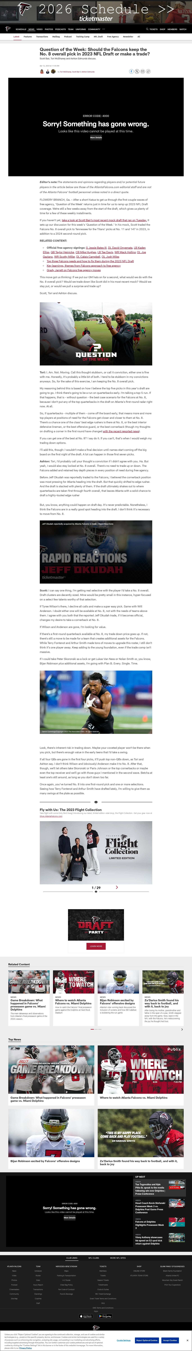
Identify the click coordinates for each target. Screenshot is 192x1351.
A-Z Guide (66, 1280)
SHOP (139, 1266)
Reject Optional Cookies (146, 1340)
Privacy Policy (25, 1348)
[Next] (116, 887)
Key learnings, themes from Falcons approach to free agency (84, 265)
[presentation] (182, 1029)
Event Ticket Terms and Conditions (103, 1298)
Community (14, 1294)
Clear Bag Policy (66, 1285)
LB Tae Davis (105, 252)
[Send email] (142, 73)
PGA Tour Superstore (172, 1285)
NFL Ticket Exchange (103, 1294)
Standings (38, 1294)
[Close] (187, 1340)
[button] (96, 137)
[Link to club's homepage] (7, 29)
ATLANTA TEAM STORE (139, 1275)
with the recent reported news (121, 431)
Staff (38, 1303)
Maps (66, 1271)
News (14, 1271)
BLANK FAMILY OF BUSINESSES (172, 1266)
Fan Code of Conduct (66, 1289)
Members (103, 1271)
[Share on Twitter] (137, 73)
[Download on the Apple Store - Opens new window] (86, 1316)
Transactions (38, 1289)
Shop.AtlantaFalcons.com (51, 816)
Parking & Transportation (66, 1275)
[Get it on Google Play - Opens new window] (105, 1317)
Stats (38, 1280)
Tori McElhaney (65, 72)
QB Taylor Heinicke (62, 252)
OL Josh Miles (110, 256)
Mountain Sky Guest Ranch (172, 1280)
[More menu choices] (103, 29)
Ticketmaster (103, 1285)
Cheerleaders (14, 1289)
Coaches (38, 1298)
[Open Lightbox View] (96, 859)
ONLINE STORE (139, 1271)
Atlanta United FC (172, 1275)
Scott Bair (76, 72)
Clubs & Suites (103, 1289)
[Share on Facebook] (131, 73)
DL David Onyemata (120, 247)
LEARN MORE (96, 946)
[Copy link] (148, 71)
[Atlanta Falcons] (96, 1329)
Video (14, 1275)
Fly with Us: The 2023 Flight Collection (71, 810)
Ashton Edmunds (88, 72)
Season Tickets (103, 1280)
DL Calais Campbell (88, 256)
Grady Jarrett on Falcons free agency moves (74, 270)
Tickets (103, 1275)
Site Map (14, 1298)
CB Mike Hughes (86, 252)
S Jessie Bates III (96, 247)
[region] (96, 1340)
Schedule (38, 1271)
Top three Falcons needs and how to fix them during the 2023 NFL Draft (90, 261)
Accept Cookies (170, 1340)
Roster (38, 1275)
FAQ (103, 1303)
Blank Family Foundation (172, 1271)
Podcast (14, 1285)
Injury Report (38, 1285)
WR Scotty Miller (64, 256)
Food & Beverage (66, 1294)
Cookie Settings (124, 1340)
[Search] (147, 29)
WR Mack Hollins (125, 252)
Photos (14, 1280)
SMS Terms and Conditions (103, 1308)
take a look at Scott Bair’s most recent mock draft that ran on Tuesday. (104, 220)
